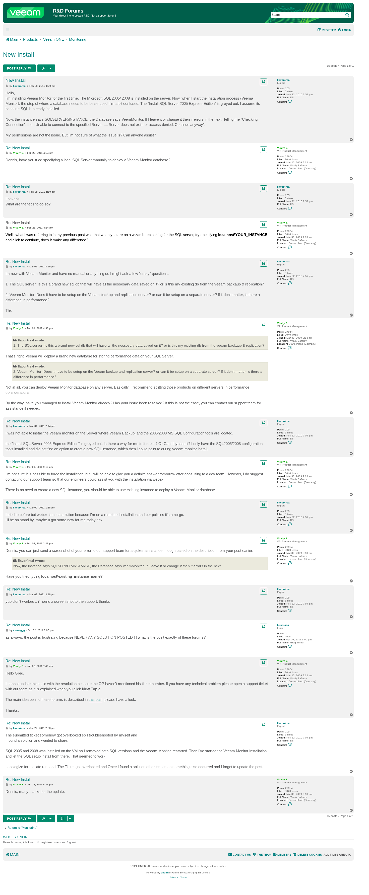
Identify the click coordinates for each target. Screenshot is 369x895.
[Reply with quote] (263, 82)
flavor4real (283, 80)
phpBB (165, 872)
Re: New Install (18, 148)
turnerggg (283, 625)
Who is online (16, 837)
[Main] (28, 11)
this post (95, 699)
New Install (18, 54)
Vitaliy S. (282, 147)
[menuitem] (344, 30)
